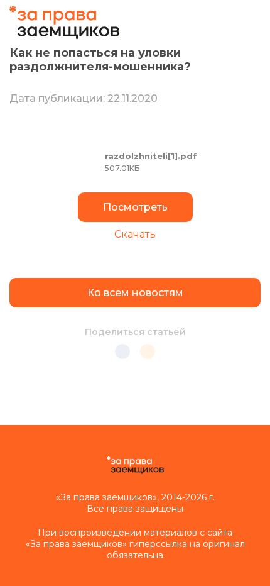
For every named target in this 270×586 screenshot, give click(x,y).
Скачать (135, 234)
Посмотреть (135, 207)
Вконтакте (122, 351)
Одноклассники (147, 351)
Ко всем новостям (135, 293)
